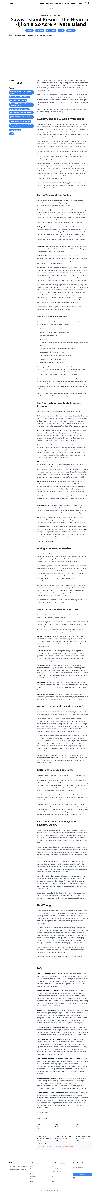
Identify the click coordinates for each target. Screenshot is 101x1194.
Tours (47, 3)
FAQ (11, 134)
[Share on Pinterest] (21, 83)
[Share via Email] (24, 83)
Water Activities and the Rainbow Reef (20, 117)
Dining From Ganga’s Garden (19, 109)
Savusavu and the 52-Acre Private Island (20, 92)
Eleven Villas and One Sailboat (19, 97)
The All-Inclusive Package (18, 100)
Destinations (58, 3)
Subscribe (82, 1174)
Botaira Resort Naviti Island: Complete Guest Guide (44, 1138)
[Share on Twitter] (10, 83)
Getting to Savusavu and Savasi (20, 121)
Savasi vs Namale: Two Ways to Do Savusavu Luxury (21, 126)
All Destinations (58, 1146)
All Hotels (41, 1146)
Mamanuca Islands (57, 1171)
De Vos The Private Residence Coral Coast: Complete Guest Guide (63, 1138)
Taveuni (54, 1176)
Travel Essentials (69, 1146)
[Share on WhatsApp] (18, 83)
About (73, 3)
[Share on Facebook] (15, 83)
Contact (32, 1184)
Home (11, 3)
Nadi (53, 1166)
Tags (80, 3)
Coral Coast (55, 1169)
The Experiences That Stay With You (21, 112)
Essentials (67, 3)
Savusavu (54, 1179)
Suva (53, 1181)
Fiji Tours (49, 1146)
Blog (51, 3)
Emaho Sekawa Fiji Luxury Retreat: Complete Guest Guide (83, 1138)
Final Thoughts (15, 130)
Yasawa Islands (56, 1174)
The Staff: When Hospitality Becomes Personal (18, 105)
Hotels (42, 3)
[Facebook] (85, 3)
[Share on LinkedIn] (13, 83)
